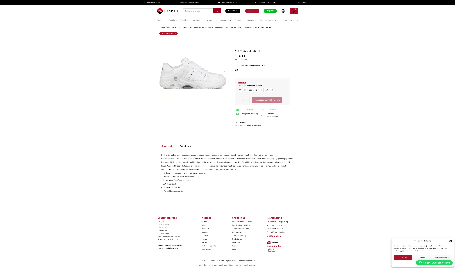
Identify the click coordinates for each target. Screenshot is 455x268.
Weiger (422, 258)
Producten (172, 27)
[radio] (240, 90)
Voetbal (204, 222)
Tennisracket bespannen (241, 229)
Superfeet (252, 265)
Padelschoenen (245, 27)
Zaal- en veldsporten (209, 246)
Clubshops (236, 243)
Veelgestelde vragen (274, 225)
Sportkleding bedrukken (241, 225)
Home (163, 27)
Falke (245, 265)
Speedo (226, 265)
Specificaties (186, 146)
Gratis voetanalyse (239, 232)
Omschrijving (167, 146)
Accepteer (403, 258)
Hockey (204, 243)
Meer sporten (206, 250)
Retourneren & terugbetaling (277, 222)
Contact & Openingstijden (276, 232)
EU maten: (250, 85)
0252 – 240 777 (164, 231)
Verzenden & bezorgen (275, 229)
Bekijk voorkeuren (442, 258)
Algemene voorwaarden (246, 261)
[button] (450, 241)
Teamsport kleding (239, 236)
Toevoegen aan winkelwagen (267, 100)
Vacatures (235, 246)
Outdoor (205, 232)
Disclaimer (232, 261)
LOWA (201, 265)
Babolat (239, 265)
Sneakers (205, 236)
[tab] (168, 146)
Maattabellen (237, 239)
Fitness (204, 239)
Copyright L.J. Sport (207, 261)
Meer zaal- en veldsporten (192, 27)
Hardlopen (205, 229)
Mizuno (215, 265)
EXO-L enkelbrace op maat (242, 222)
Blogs (234, 250)
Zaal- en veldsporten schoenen (222, 27)
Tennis (204, 225)
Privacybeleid (222, 261)
